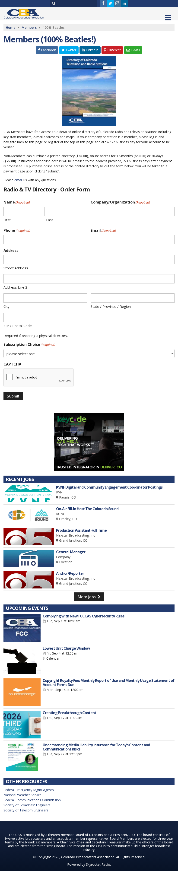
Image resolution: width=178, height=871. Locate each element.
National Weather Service (22, 795)
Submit (13, 396)
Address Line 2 (15, 287)
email (18, 180)
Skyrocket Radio (98, 864)
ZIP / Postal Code (17, 325)
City (6, 306)
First (7, 219)
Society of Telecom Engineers (25, 810)
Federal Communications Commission (32, 800)
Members (29, 27)
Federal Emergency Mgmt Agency (28, 790)
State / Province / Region (111, 306)
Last (49, 219)
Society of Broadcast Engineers (27, 805)
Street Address (15, 268)
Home (10, 27)
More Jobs (87, 596)
